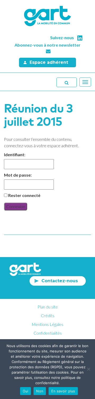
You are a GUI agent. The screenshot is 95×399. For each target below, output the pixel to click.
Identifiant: (14, 154)
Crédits (47, 315)
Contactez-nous (59, 280)
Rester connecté (24, 195)
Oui (25, 391)
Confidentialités (48, 332)
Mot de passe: (18, 174)
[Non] (88, 369)
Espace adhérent (49, 62)
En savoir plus (63, 391)
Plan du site (47, 306)
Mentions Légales (47, 324)
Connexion (15, 206)
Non (39, 391)
